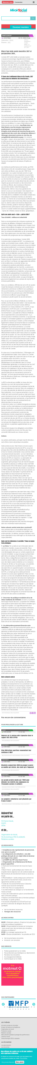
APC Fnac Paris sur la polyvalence (13, 888)
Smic (9, 42)
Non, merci (19, 1062)
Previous (3, 1005)
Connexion (18, 2)
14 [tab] (13, 1010)
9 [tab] (26, 1008)
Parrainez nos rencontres (12, 955)
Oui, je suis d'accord (8, 1062)
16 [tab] (18, 1010)
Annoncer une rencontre (12, 940)
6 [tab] (18, 1008)
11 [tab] (31, 1008)
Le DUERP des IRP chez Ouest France (15, 860)
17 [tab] (21, 1010)
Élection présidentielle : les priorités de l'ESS (21, 934)
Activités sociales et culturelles (9, 1026)
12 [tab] (34, 1008)
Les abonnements (6, 1046)
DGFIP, (3, 823)
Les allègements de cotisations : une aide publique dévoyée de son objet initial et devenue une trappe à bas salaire (17, 856)
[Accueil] (18, 10)
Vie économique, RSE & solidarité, (13, 837)
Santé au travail (5, 1037)
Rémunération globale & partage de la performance (15, 1035)
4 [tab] (13, 1008)
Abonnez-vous (8, 2)
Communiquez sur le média (13, 959)
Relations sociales (7, 755)
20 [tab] (29, 1010)
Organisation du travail (8, 787)
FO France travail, (7, 821)
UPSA (3, 825)
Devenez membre (21, 27)
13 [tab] (10, 1010)
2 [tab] (7, 1008)
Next (34, 1005)
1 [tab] (4, 1008)
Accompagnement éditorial (12, 957)
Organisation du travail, (9, 835)
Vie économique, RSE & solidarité (10, 712)
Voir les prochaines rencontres (13, 938)
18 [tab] (23, 1010)
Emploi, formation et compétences (10, 1028)
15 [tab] (15, 1010)
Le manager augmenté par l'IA (16, 932)
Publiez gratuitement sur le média (15, 951)
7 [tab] (21, 1008)
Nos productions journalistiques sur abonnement (19, 953)
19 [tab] (26, 1010)
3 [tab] (10, 1008)
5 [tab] (15, 1008)
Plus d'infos (23, 1058)
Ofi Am (11, 40)
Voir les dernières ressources (13, 909)
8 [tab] (23, 1008)
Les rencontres (5, 1048)
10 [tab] (29, 1008)
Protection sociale (6, 1032)
